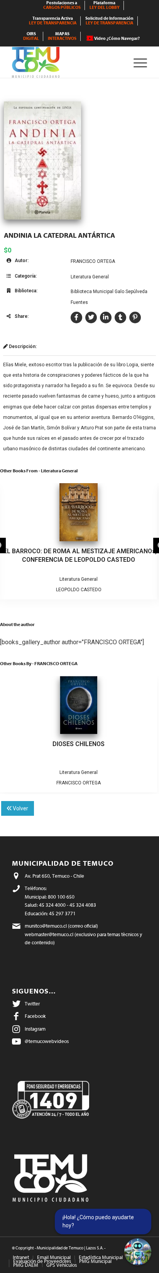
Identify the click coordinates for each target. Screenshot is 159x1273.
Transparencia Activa (52, 21)
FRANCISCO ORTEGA (93, 261)
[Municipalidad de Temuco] (66, 62)
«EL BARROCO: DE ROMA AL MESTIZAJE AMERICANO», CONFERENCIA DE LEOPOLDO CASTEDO (78, 555)
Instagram (35, 1029)
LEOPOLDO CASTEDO (78, 589)
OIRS (31, 36)
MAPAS (62, 36)
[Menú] (136, 62)
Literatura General (90, 277)
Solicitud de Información (109, 21)
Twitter (32, 1004)
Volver (20, 808)
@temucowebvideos (47, 1041)
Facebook (35, 1016)
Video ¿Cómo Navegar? (117, 38)
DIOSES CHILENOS (78, 744)
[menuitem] (62, 5)
